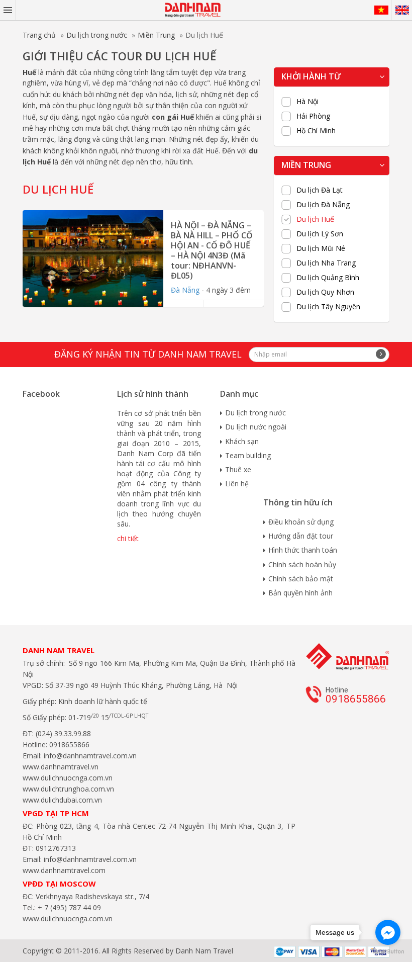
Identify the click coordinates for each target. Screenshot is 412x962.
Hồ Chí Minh (316, 130)
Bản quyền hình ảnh (300, 592)
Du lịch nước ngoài (255, 426)
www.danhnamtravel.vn (60, 766)
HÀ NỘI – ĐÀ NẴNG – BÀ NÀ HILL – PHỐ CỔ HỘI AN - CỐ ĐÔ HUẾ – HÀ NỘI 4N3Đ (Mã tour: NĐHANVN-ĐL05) (212, 250)
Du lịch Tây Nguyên (328, 306)
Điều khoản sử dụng (301, 522)
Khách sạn (242, 441)
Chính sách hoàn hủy (302, 564)
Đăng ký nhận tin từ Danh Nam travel (148, 354)
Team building (248, 455)
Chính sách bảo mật (300, 578)
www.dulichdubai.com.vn (62, 800)
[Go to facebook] (387, 932)
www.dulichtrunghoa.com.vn (68, 789)
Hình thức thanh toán (302, 550)
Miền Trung (156, 35)
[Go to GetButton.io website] (388, 951)
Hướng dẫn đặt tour (300, 536)
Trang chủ (39, 35)
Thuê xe (238, 469)
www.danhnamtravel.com (64, 870)
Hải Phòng (313, 116)
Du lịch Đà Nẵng (323, 204)
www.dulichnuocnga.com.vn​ (68, 777)
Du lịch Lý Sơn (319, 233)
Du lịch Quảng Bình (327, 277)
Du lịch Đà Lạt (319, 190)
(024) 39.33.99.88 (63, 733)
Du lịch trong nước (96, 35)
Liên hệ (237, 483)
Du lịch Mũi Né (320, 248)
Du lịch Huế (315, 219)
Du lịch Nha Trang (326, 263)
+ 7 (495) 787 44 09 (68, 907)
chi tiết (128, 538)
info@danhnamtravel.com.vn (89, 755)
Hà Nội (307, 101)
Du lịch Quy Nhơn (325, 292)
